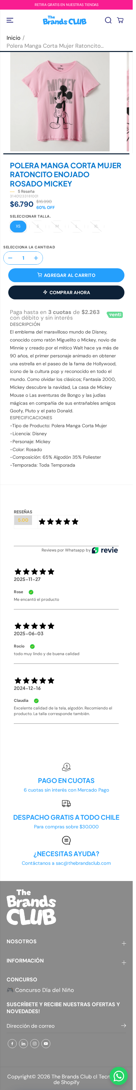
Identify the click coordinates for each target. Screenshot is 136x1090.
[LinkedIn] (23, 1043)
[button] (11, 20)
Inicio (13, 37)
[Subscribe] (123, 1026)
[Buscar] (108, 20)
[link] (66, 907)
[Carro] (120, 20)
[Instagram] (34, 1043)
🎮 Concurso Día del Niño (40, 990)
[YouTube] (45, 1043)
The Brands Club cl (74, 1076)
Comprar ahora (70, 292)
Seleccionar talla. (30, 217)
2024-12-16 (27, 688)
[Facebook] (12, 1043)
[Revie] (105, 550)
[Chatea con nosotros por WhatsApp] (119, 1076)
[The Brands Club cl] (64, 20)
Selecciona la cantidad (29, 247)
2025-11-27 (27, 579)
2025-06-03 (29, 633)
